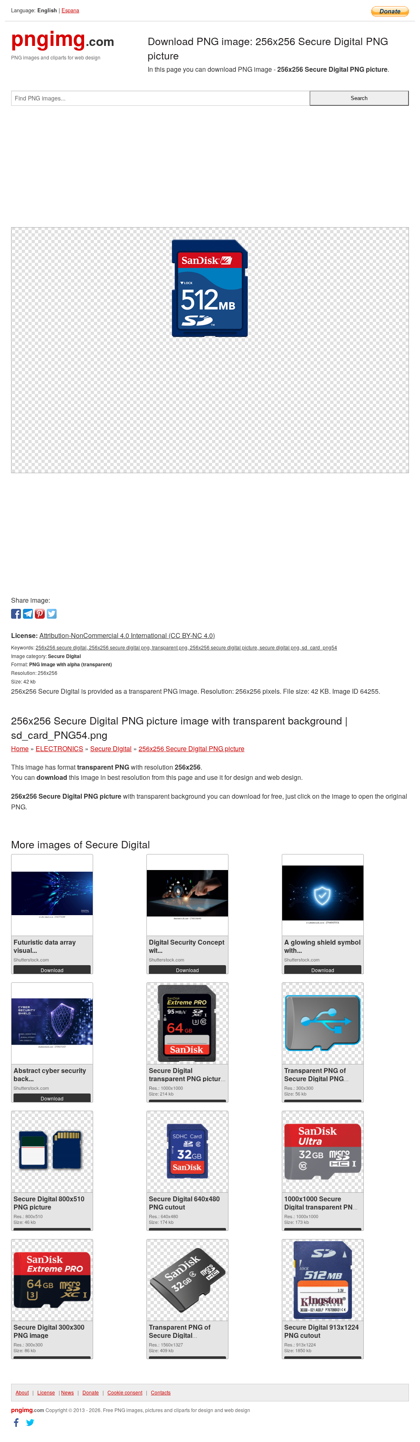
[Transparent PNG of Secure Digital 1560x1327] (187, 1280)
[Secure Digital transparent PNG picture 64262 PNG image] (187, 1023)
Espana (70, 10)
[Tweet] (52, 614)
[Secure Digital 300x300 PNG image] (52, 1280)
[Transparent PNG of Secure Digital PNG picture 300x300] (322, 1023)
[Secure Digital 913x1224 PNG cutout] (323, 1280)
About (22, 1392)
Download (52, 969)
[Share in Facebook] (16, 614)
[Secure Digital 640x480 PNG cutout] (187, 1151)
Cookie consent (124, 1392)
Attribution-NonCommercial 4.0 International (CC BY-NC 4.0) (127, 635)
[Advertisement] (210, 169)
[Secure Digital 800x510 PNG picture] (52, 1151)
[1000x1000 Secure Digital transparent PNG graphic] (322, 1151)
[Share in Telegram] (28, 614)
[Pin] (40, 614)
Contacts (161, 1392)
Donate (90, 1392)
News (67, 1392)
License (46, 1392)
